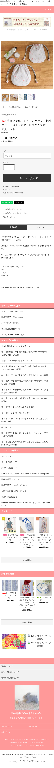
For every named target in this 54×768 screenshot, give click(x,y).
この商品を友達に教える (12, 209)
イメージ (40, 227)
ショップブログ (29, 745)
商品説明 (13, 227)
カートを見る (33, 726)
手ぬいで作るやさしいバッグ (34, 107)
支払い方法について (17, 739)
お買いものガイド (9, 468)
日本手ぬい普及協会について (14, 491)
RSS (37, 745)
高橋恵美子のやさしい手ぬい (14, 485)
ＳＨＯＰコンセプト (10, 462)
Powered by (13, 762)
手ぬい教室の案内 (9, 497)
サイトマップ (7, 456)
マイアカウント (6, 726)
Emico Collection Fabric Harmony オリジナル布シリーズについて (26, 504)
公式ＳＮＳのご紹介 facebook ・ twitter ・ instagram (25, 473)
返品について (8, 190)
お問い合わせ (6, 732)
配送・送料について (32, 739)
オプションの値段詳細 (11, 187)
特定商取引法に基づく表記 (13, 193)
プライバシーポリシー (36, 742)
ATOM (42, 745)
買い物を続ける (9, 217)
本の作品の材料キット (16, 107)
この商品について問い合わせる (15, 213)
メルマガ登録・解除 (16, 745)
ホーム (5, 107)
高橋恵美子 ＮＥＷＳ (10, 479)
